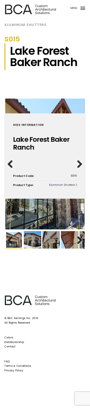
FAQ (7, 361)
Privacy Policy (13, 370)
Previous (11, 164)
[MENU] (82, 9)
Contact (9, 346)
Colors (8, 337)
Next (78, 164)
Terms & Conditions (17, 366)
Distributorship (14, 342)
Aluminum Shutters (25, 24)
